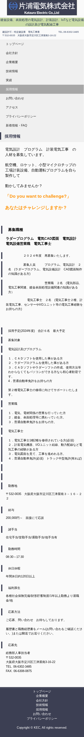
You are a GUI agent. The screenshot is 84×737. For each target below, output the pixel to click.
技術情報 (12, 71)
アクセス (12, 107)
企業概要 (12, 62)
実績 (9, 80)
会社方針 (12, 53)
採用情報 (12, 89)
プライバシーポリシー (21, 116)
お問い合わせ (15, 98)
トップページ (15, 44)
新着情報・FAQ (16, 125)
